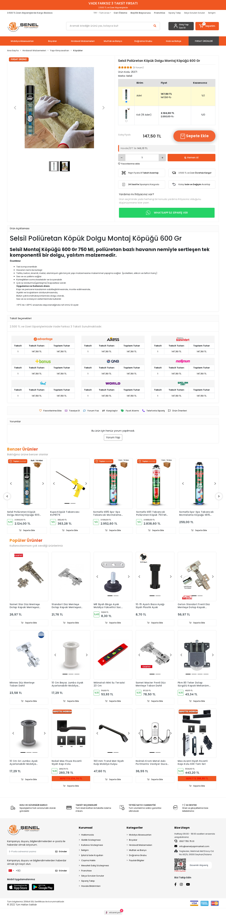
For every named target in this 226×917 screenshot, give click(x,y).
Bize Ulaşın (182, 828)
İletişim (212, 12)
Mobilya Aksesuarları (140, 834)
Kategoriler (135, 828)
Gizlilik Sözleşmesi (91, 839)
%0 (203, 95)
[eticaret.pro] (113, 915)
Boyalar (133, 839)
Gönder (63, 851)
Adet (139, 95)
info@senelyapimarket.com (194, 846)
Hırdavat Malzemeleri (140, 845)
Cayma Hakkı (88, 860)
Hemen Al (193, 157)
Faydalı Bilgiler (136, 860)
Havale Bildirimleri (90, 886)
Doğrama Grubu (138, 855)
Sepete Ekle (197, 136)
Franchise (86, 870)
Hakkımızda (87, 834)
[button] (207, 26)
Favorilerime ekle (130, 163)
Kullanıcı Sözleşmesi (92, 845)
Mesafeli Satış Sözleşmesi (95, 865)
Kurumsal (85, 828)
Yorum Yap (113, 437)
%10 (203, 114)
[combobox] (11, 871)
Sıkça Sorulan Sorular (194, 12)
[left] (7, 496)
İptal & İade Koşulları (92, 855)
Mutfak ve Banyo (138, 850)
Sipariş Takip (174, 12)
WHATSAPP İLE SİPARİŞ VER (171, 213)
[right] (219, 496)
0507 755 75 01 (186, 841)
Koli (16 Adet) (144, 114)
